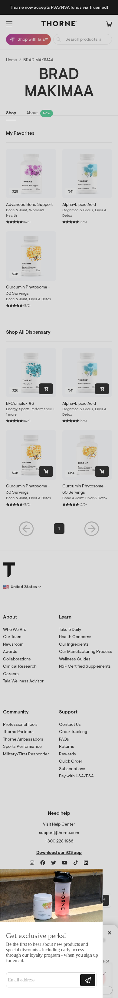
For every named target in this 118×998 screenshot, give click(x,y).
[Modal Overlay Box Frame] (51, 933)
